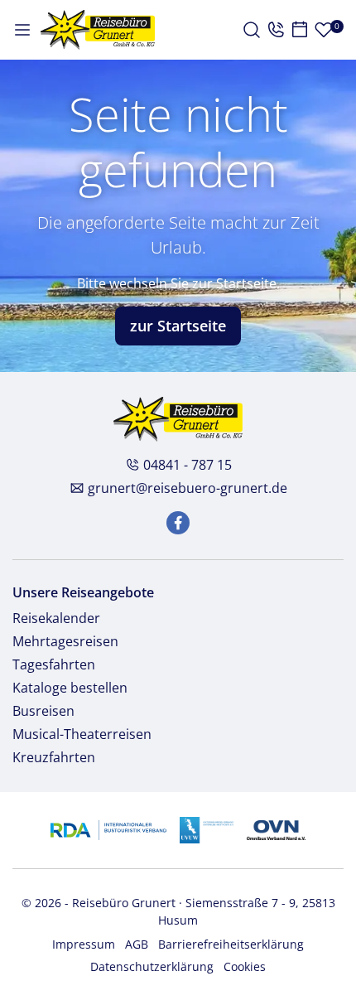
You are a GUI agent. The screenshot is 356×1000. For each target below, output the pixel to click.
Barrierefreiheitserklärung (231, 944)
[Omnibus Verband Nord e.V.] (276, 828)
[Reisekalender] (300, 30)
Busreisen (43, 711)
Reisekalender (56, 618)
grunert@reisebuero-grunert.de (187, 488)
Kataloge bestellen (69, 688)
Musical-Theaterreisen (82, 734)
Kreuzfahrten (53, 757)
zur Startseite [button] (178, 326)
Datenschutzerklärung (152, 966)
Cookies (245, 966)
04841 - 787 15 (187, 465)
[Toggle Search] (252, 30)
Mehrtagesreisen (65, 641)
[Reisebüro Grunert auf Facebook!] (178, 522)
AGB (136, 944)
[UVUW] (206, 828)
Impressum (83, 944)
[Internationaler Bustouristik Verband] (108, 828)
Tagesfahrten (53, 664)
